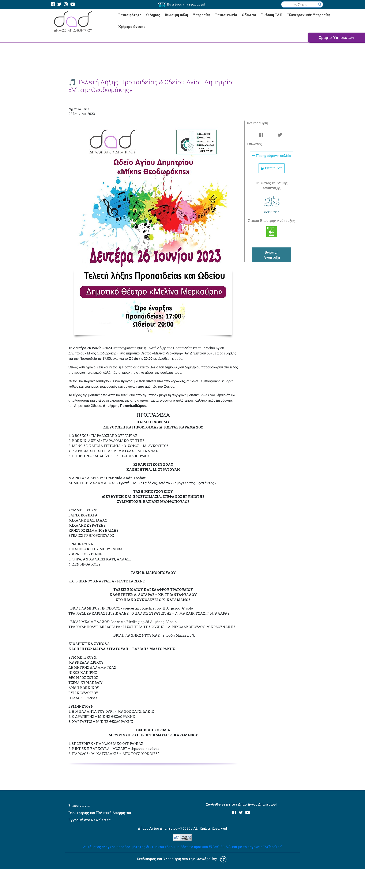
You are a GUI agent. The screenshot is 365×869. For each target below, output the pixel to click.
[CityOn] (162, 4)
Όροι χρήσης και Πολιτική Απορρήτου (99, 812)
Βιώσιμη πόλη (176, 14)
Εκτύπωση (273, 168)
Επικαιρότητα (130, 14)
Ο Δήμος (153, 14)
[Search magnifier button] (320, 4)
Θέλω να (249, 14)
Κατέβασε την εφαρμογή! (186, 4)
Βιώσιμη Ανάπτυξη (271, 254)
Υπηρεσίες (202, 14)
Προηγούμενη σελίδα (273, 155)
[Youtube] (72, 4)
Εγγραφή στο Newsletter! (89, 820)
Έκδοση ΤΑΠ (272, 14)
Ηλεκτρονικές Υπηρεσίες (309, 14)
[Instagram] (66, 4)
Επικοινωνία (226, 14)
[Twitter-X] (59, 4)
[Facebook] (53, 4)
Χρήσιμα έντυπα (132, 26)
